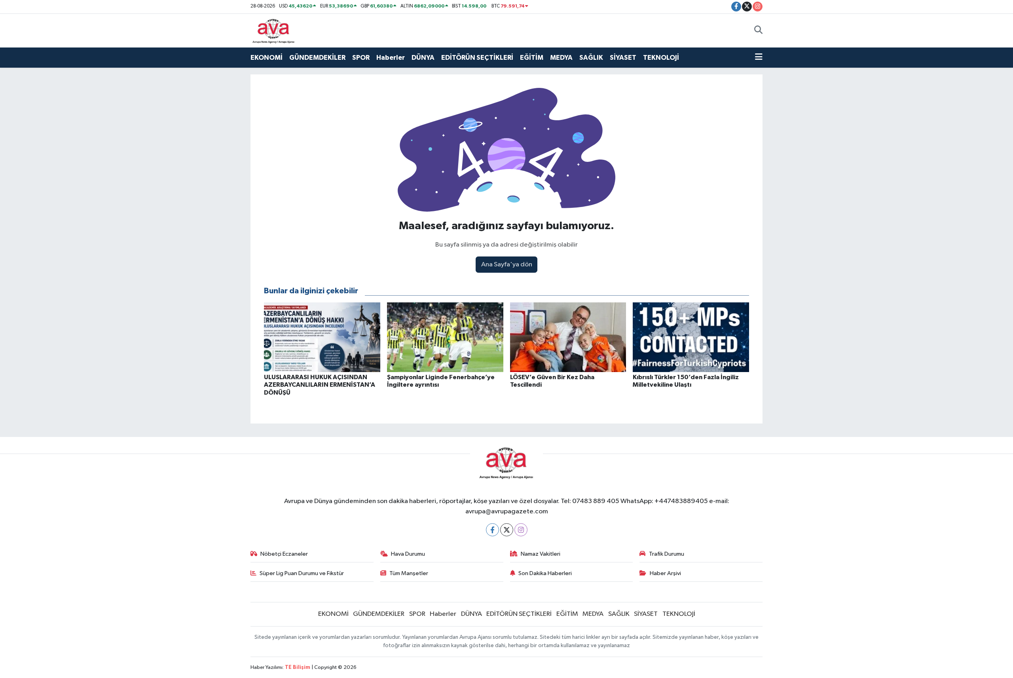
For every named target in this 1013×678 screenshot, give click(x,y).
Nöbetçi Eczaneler (284, 554)
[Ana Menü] (759, 58)
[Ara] (758, 30)
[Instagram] (520, 529)
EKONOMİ (266, 57)
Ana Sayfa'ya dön (506, 264)
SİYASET (623, 57)
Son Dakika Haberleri (545, 573)
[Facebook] (492, 529)
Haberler (390, 57)
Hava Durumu (408, 554)
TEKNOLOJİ (661, 57)
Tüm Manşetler (408, 573)
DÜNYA (423, 57)
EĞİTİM (531, 57)
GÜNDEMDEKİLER (317, 57)
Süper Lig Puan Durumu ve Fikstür (302, 573)
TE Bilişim (297, 667)
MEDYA (561, 57)
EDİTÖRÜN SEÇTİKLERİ (477, 57)
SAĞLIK (591, 57)
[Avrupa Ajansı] (273, 30)
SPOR (361, 57)
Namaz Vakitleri (540, 554)
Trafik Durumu (666, 554)
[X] (506, 529)
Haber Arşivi (665, 573)
